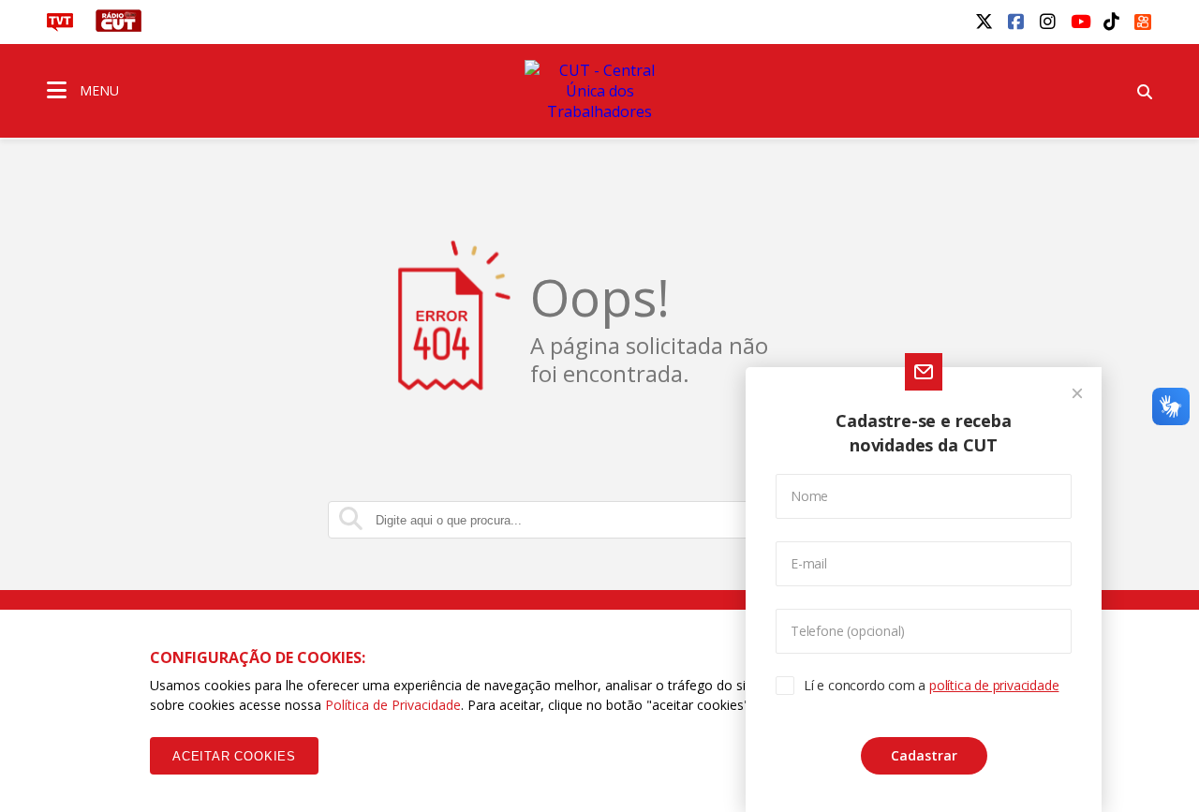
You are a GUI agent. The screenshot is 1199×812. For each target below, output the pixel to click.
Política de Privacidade (393, 705)
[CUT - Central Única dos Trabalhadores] (599, 91)
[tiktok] (1111, 20)
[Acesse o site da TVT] (60, 26)
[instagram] (1047, 20)
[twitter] (983, 20)
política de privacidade (993, 685)
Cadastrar (924, 755)
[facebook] (1015, 20)
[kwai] (1142, 18)
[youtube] (1079, 20)
